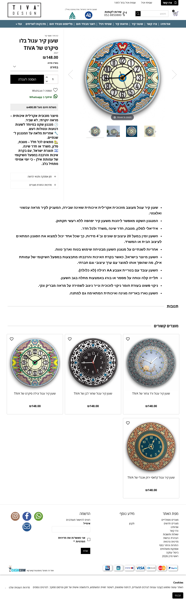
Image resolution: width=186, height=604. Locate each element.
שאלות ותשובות (170, 534)
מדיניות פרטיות (170, 541)
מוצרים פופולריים (169, 519)
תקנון (131, 523)
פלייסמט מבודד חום (60, 24)
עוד (20, 24)
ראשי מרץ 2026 (170, 556)
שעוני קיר (137, 24)
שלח (85, 551)
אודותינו (165, 24)
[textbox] (115, 513)
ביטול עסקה (172, 552)
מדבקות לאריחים (36, 24)
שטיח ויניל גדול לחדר (125, 2)
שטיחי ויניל (146, 2)
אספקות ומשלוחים (169, 549)
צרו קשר (167, 2)
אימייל (86, 523)
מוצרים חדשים (171, 523)
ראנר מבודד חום (85, 24)
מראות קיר (121, 24)
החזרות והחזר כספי (168, 545)
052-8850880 (113, 15)
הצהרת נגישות (170, 538)
